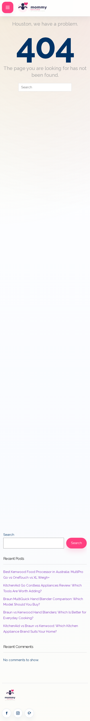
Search (8, 535)
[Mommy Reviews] (38, 7)
